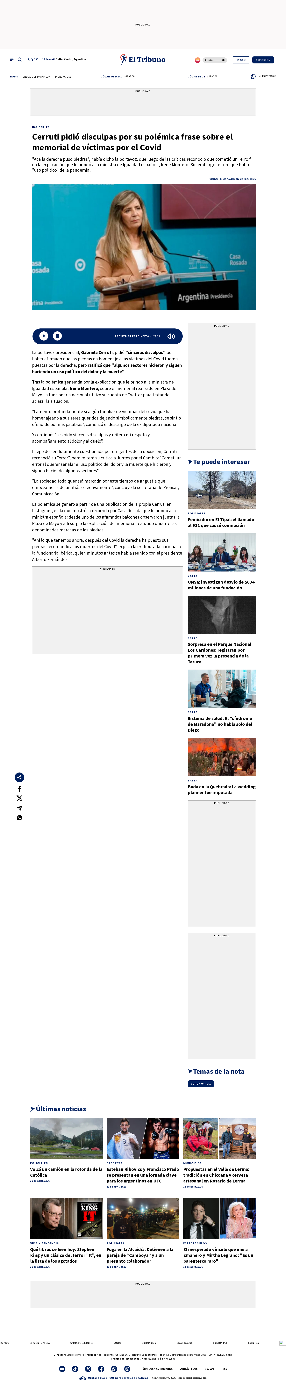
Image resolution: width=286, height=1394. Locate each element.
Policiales (196, 513)
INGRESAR (241, 60)
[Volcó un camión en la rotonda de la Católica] (66, 1138)
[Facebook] (101, 1369)
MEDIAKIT (210, 1368)
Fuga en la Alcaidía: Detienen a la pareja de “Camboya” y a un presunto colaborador (140, 1255)
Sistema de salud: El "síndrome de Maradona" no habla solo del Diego (220, 724)
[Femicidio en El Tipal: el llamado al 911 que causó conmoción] (222, 490)
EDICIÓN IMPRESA (40, 1343)
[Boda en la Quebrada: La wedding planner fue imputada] (222, 757)
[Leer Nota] (43, 336)
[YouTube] (62, 1369)
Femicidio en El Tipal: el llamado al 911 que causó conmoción (221, 522)
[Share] (19, 777)
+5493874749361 (266, 76)
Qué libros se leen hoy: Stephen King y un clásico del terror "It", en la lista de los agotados (65, 1255)
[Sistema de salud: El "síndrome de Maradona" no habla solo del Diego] (222, 689)
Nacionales (40, 127)
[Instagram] (127, 1369)
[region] (143, 103)
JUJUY (117, 1343)
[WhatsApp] (114, 1369)
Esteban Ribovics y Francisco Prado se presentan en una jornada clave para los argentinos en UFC (143, 1175)
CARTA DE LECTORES (81, 1343)
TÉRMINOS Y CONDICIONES (157, 1368)
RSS (225, 1368)
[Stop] (57, 336)
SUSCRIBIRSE (263, 60)
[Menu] (12, 59)
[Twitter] (88, 1369)
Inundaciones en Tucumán (51, 76)
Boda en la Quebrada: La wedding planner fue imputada (222, 789)
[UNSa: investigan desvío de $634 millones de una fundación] (222, 552)
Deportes (114, 1163)
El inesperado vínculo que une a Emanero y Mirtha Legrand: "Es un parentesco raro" (218, 1255)
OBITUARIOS (149, 1343)
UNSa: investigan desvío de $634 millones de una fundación (221, 585)
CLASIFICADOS (184, 1343)
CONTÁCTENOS (189, 1368)
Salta (193, 576)
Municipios (192, 1163)
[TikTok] (75, 1369)
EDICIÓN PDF (220, 1343)
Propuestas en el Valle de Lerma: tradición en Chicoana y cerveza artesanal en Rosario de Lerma (216, 1175)
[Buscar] (19, 59)
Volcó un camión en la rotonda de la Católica (66, 1172)
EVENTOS (253, 1343)
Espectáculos (195, 1243)
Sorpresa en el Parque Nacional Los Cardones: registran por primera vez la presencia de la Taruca (219, 653)
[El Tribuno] (143, 59)
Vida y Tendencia (44, 1243)
